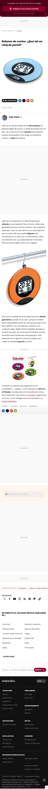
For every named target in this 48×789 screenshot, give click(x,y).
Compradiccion (8, 747)
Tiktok (39, 598)
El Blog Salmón (30, 740)
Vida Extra (29, 698)
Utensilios (14, 406)
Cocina (24, 406)
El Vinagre (30, 395)
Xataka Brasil (7, 762)
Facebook (19, 100)
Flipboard (27, 100)
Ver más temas (8, 656)
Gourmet (6, 624)
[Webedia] (9, 682)
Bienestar (6, 643)
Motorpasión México (32, 776)
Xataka (5, 694)
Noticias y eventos (33, 624)
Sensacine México (31, 766)
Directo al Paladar (9, 724)
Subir (39, 681)
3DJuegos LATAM (31, 758)
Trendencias (7, 740)
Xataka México (7, 758)
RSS (24, 598)
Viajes (27, 634)
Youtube (14, 598)
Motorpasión (29, 724)
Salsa (4, 648)
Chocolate (29, 648)
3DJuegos (28, 694)
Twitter (23, 100)
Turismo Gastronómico (12, 634)
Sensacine (28, 709)
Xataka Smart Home (10, 705)
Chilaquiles (22, 588)
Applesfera (6, 701)
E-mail (31, 100)
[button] (15, 117)
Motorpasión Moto (32, 728)
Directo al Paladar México (12, 776)
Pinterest (29, 598)
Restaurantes (8, 629)
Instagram (19, 598)
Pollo (27, 643)
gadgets (34, 406)
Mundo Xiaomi (7, 708)
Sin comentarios (11, 100)
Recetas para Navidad (11, 638)
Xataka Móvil (7, 698)
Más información (37, 786)
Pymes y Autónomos (32, 743)
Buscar (38, 670)
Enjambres (29, 638)
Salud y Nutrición (32, 629)
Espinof (27, 713)
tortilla (19, 31)
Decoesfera (6, 743)
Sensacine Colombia (32, 769)
